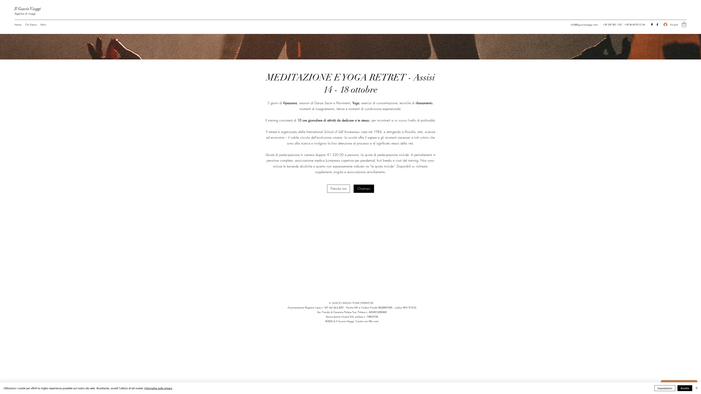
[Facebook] (657, 24)
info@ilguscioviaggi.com (584, 24)
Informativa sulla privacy (158, 388)
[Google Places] (652, 24)
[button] (684, 24)
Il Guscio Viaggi (28, 8)
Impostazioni (665, 388)
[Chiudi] (696, 388)
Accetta (685, 388)
